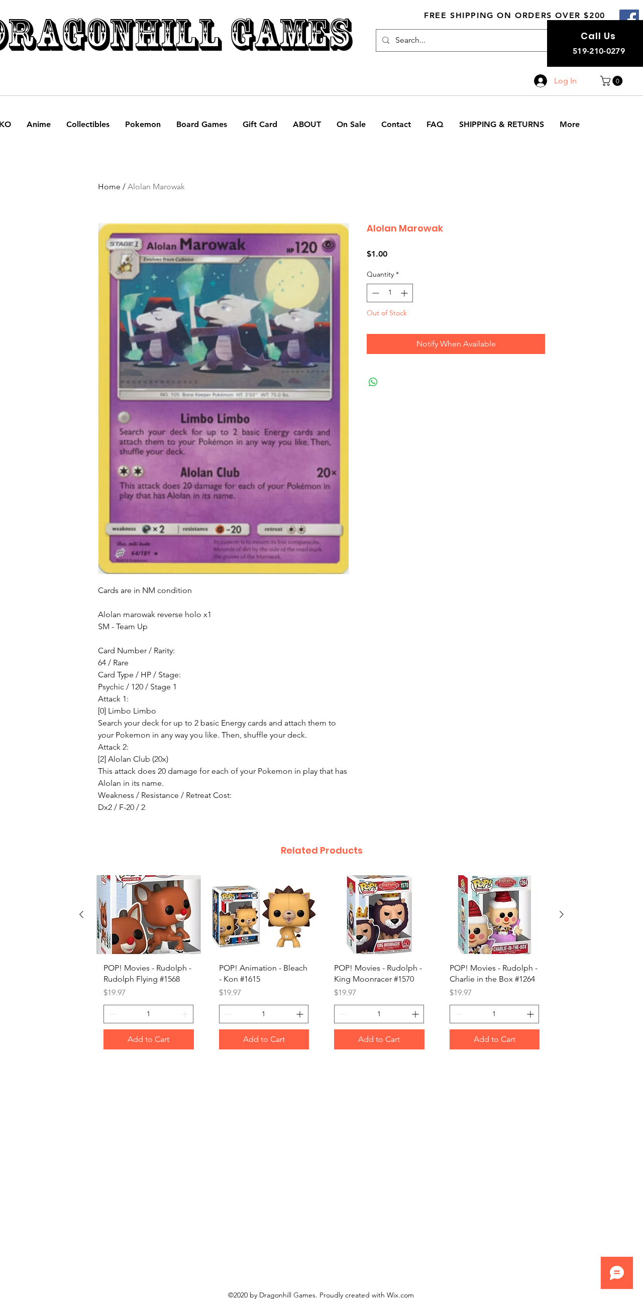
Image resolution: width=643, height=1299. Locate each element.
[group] (321, 966)
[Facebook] (629, 19)
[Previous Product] (81, 914)
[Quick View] (148, 914)
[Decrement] (374, 293)
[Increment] (405, 293)
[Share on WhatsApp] (373, 382)
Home (109, 186)
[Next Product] (562, 914)
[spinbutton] (390, 293)
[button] (612, 81)
